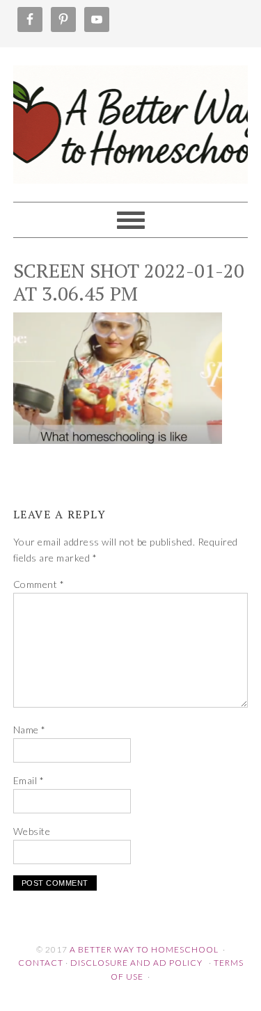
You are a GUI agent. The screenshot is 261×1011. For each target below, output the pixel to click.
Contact (40, 962)
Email (29, 780)
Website (32, 831)
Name (29, 729)
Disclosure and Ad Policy (136, 962)
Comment (39, 584)
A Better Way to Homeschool (130, 118)
